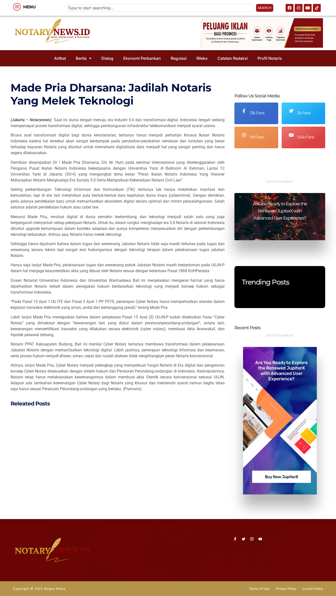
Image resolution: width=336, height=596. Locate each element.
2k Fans (303, 113)
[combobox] (160, 8)
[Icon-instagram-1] (252, 539)
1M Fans (257, 137)
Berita (81, 58)
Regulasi (179, 58)
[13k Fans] (244, 111)
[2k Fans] (291, 111)
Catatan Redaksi (232, 58)
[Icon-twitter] (243, 539)
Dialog (107, 58)
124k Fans (305, 137)
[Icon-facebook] (235, 539)
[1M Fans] (244, 135)
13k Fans (257, 113)
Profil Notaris (270, 58)
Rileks (202, 58)
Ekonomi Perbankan (142, 58)
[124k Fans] (291, 135)
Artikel (60, 58)
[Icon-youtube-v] (260, 539)
